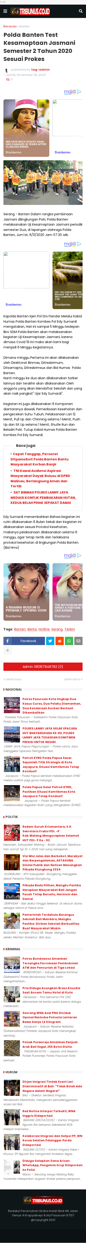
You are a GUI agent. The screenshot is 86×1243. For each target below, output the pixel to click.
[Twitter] (50, 641)
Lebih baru (13, 679)
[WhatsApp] (69, 641)
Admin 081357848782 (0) (43, 666)
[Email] (78, 641)
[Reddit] (59, 641)
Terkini (69, 629)
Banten (24, 26)
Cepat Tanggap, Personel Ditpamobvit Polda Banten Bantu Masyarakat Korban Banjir (40, 459)
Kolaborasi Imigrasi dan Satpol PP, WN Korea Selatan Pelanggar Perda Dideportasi (52, 1140)
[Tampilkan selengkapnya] (7, 650)
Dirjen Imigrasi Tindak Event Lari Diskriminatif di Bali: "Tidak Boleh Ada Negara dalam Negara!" (52, 1086)
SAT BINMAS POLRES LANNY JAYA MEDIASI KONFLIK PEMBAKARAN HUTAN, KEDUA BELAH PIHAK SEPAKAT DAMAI (43, 497)
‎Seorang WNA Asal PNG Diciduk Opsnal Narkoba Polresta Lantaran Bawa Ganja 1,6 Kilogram (49, 1017)
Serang (57, 629)
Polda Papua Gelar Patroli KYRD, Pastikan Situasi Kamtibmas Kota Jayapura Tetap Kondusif (48, 791)
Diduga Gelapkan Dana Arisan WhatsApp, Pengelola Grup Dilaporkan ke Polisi (52, 1165)
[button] (5, 11)
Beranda (10, 26)
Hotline (44, 629)
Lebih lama (72, 679)
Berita (32, 629)
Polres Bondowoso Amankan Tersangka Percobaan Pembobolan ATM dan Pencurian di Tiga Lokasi (50, 963)
